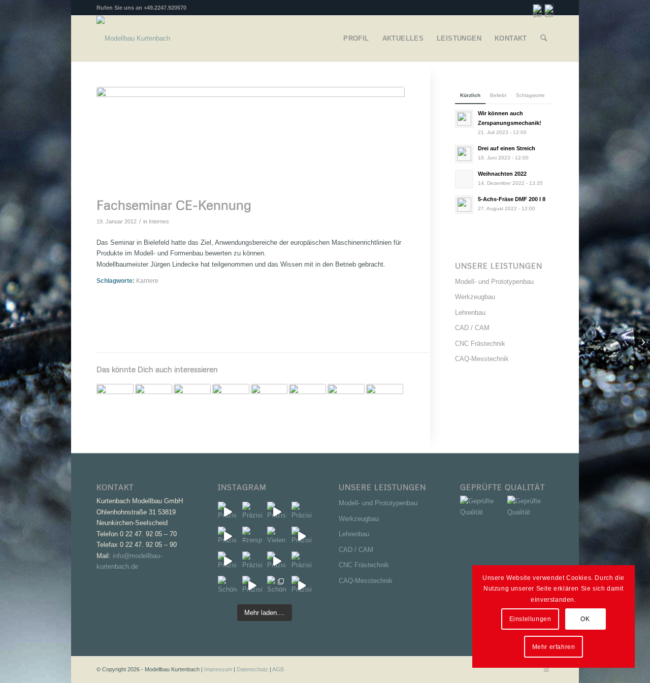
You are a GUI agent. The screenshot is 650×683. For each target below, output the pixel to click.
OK (585, 619)
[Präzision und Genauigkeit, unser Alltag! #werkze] (228, 512)
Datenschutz (252, 669)
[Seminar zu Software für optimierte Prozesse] (642, 342)
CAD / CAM (472, 328)
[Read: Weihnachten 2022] (464, 179)
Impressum (218, 669)
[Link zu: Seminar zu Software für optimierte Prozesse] (115, 402)
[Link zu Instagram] (546, 669)
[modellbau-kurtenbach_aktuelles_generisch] (250, 139)
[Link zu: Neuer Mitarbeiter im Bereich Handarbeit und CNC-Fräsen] (346, 402)
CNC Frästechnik (480, 343)
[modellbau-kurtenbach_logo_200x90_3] (133, 38)
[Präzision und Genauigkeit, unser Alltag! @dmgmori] (277, 561)
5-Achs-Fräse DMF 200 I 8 (511, 199)
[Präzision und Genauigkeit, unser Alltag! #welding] (252, 561)
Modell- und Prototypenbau (494, 281)
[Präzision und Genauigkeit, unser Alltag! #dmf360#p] (301, 561)
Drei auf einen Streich (506, 148)
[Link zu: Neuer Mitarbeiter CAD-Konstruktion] (269, 402)
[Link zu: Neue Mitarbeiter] (192, 402)
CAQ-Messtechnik (482, 359)
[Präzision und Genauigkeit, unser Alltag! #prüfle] (228, 561)
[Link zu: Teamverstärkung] (230, 402)
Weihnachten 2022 (502, 174)
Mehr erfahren (553, 647)
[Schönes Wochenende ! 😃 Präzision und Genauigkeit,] (228, 586)
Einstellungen (530, 619)
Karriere (147, 280)
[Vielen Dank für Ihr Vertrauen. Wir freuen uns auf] (277, 536)
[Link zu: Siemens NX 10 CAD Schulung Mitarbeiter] (153, 402)
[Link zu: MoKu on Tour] (307, 402)
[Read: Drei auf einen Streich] (464, 154)
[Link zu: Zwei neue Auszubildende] (384, 402)
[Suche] (544, 38)
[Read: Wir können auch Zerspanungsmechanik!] (464, 119)
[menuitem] (356, 38)
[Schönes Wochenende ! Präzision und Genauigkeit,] (277, 586)
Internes (159, 221)
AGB (278, 669)
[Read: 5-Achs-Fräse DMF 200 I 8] (464, 205)
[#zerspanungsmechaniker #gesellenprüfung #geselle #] (252, 536)
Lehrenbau (470, 312)
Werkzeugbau (475, 297)
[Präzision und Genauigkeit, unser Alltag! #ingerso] (301, 536)
